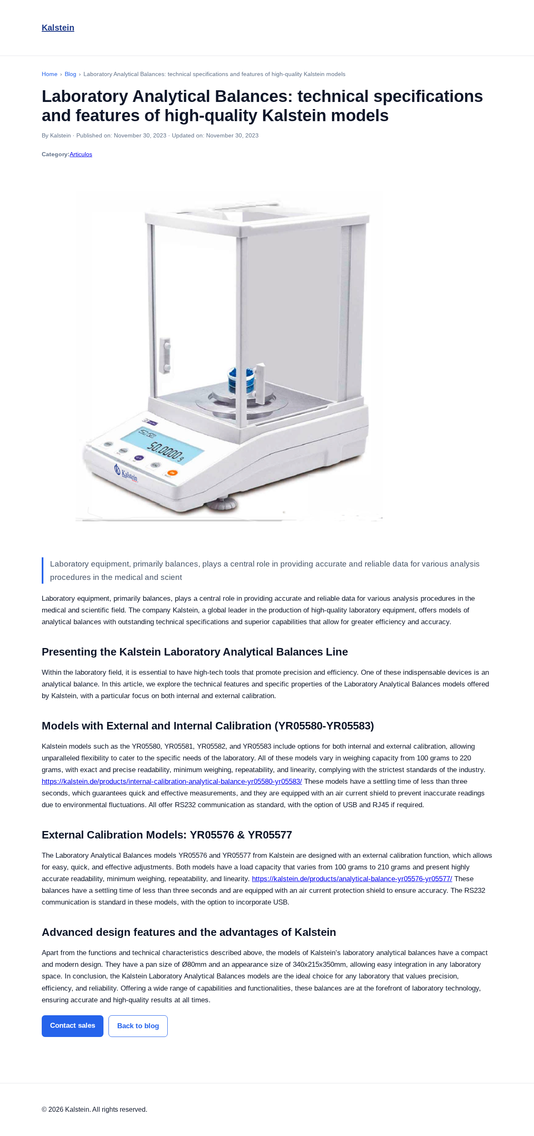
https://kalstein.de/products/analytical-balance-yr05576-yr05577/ (352, 879)
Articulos (81, 154)
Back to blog (138, 1026)
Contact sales (72, 1025)
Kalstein (58, 27)
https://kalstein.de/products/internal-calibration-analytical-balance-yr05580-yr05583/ (172, 781)
